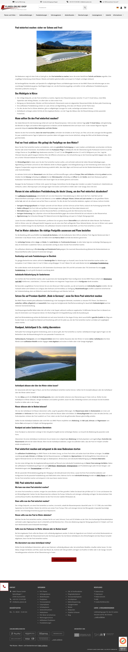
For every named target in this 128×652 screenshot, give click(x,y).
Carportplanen (44, 604)
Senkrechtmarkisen (46, 610)
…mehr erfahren (99, 617)
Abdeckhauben (69, 15)
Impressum (99, 594)
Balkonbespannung (74, 602)
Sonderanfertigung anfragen (50, 2)
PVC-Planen (43, 591)
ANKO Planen (101, 475)
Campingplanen (97, 15)
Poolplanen (43, 599)
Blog (69, 615)
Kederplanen (44, 612)
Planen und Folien (10, 15)
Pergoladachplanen (74, 594)
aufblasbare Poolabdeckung (27, 196)
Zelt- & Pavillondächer (75, 591)
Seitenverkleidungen (25, 15)
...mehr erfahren (57, 640)
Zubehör (108, 15)
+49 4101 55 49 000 (74, 2)
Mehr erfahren (43, 645)
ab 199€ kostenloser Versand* (110, 2)
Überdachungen (83, 15)
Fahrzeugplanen (56, 15)
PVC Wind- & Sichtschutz (47, 615)
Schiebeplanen (44, 607)
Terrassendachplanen (75, 597)
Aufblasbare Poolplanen (47, 620)
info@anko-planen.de (85, 2)
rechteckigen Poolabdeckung (99, 263)
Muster (70, 607)
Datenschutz (99, 591)
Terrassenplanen (36, 468)
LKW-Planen (52, 466)
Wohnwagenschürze (46, 617)
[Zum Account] (121, 7)
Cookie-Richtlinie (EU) (102, 602)
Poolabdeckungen (41, 15)
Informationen (117, 15)
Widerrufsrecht (100, 597)
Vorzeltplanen (72, 599)
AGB (96, 599)
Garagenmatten (73, 604)
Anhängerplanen (72, 466)
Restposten (71, 610)
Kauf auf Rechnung (20, 2)
